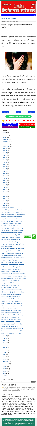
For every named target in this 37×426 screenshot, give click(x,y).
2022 (4, 368)
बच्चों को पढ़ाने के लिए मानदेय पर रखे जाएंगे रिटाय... (11, 319)
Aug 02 (5, 345)
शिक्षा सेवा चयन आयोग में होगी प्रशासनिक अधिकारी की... (13, 230)
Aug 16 (5, 185)
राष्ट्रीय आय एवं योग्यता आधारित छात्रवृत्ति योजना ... (12, 267)
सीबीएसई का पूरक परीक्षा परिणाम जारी (9, 260)
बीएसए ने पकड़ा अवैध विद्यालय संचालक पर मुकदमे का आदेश (13, 278)
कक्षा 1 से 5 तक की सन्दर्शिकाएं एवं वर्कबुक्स (10, 242)
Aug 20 (5, 175)
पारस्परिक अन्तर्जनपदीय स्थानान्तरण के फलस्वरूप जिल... (12, 328)
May (4, 354)
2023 (4, 366)
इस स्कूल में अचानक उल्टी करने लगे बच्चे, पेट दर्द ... (12, 333)
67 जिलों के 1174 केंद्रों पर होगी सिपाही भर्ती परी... (11, 294)
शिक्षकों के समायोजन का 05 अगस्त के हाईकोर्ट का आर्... (12, 253)
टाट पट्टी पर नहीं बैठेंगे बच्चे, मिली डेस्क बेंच (10, 285)
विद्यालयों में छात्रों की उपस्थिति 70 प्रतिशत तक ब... (12, 226)
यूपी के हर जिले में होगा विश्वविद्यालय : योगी (9, 326)
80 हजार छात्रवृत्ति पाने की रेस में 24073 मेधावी (11, 310)
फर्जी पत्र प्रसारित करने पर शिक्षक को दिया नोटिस (11, 262)
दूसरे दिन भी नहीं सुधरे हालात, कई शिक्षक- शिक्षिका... (12, 221)
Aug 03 (5, 342)
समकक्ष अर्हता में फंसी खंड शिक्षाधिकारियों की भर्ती (11, 312)
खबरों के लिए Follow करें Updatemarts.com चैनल (19, 116)
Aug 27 (5, 160)
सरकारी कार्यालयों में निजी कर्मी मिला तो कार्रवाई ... (11, 324)
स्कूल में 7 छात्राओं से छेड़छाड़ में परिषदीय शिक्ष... (11, 271)
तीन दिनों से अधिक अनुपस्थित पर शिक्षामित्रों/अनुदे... (12, 216)
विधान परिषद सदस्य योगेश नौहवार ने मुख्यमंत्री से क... (12, 235)
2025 (4, 135)
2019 (4, 375)
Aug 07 (5, 205)
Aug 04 (5, 340)
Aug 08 (5, 203)
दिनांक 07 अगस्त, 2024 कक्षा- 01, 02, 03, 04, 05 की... (13, 276)
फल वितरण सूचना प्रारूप (6, 246)
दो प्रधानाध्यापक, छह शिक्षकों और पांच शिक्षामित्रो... (11, 223)
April (4, 357)
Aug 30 (5, 153)
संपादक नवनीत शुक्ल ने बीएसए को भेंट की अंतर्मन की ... (12, 244)
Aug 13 (5, 191)
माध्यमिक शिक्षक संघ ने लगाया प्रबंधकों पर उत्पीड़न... (12, 232)
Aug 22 (5, 171)
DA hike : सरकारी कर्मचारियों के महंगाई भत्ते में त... (12, 289)
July (4, 350)
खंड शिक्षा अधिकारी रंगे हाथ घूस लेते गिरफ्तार (10, 237)
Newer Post (5, 112)
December (6, 139)
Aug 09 (5, 201)
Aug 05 (5, 338)
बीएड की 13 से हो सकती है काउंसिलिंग (9, 287)
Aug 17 (5, 182)
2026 (4, 132)
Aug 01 (5, 347)
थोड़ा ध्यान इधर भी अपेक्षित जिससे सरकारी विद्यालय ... (12, 251)
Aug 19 (5, 178)
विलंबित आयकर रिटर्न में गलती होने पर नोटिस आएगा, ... (12, 315)
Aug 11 (5, 196)
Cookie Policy (19, 424)
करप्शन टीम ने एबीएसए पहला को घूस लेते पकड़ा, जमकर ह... (13, 214)
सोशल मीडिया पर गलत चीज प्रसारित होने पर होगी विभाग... (13, 264)
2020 (4, 373)
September (6, 146)
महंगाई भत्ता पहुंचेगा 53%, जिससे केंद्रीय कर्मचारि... (12, 269)
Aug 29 (5, 155)
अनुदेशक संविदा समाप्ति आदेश (7, 207)
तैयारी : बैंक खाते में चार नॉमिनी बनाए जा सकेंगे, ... (11, 317)
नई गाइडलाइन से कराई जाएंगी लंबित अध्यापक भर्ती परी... (12, 292)
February (5, 361)
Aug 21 (5, 173)
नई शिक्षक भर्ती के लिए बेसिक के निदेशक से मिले (11, 301)
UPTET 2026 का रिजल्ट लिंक (8, 18)
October (5, 144)
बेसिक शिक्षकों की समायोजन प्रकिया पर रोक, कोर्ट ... (12, 305)
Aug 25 (5, 164)
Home (18, 112)
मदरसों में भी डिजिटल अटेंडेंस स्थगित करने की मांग (11, 303)
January (5, 363)
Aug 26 (5, 162)
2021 (4, 371)
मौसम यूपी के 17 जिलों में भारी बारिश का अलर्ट (10, 283)
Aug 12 (5, 194)
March (5, 359)
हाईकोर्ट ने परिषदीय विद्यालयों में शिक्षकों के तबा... (11, 296)
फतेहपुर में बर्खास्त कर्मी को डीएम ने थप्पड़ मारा (10, 321)
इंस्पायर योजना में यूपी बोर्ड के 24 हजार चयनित (10, 299)
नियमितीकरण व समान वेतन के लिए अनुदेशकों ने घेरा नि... (12, 257)
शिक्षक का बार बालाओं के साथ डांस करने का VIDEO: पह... (13, 331)
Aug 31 (5, 150)
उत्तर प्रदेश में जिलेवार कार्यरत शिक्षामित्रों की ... (11, 239)
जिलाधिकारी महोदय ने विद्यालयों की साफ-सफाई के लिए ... (13, 228)
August (5, 148)
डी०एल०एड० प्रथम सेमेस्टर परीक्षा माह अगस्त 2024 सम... (13, 248)
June (4, 352)
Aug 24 (5, 166)
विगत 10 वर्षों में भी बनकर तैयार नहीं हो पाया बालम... (11, 255)
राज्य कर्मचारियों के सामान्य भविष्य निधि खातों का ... (11, 212)
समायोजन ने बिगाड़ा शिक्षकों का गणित (8, 308)
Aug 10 (5, 198)
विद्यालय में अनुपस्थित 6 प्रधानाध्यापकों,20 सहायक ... (12, 219)
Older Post (31, 112)
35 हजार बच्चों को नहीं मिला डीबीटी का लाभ (10, 280)
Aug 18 (5, 180)
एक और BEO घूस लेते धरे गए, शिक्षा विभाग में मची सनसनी (13, 210)
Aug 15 (5, 187)
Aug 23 (5, 169)
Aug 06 (5, 336)
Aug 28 (5, 157)
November (6, 141)
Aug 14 (5, 189)
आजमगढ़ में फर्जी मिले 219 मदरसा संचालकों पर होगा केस (13, 273)
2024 (4, 137)
